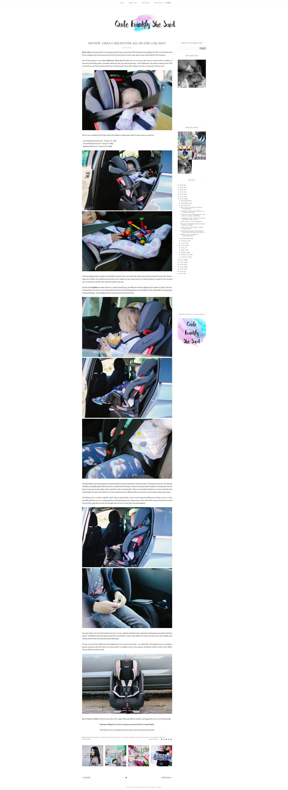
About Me (133, 2)
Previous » (167, 778)
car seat (125, 737)
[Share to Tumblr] (168, 739)
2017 (182, 198)
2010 (182, 271)
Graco (147, 737)
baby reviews (115, 737)
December (185, 200)
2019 (182, 194)
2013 (182, 266)
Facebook (134, 724)
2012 (182, 269)
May (183, 247)
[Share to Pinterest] (166, 739)
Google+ (151, 724)
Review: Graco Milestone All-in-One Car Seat (192, 211)
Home (122, 2)
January (185, 257)
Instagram (126, 724)
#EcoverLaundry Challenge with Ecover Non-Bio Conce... (193, 231)
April (183, 250)
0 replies (155, 739)
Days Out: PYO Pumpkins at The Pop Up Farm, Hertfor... (193, 215)
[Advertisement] (192, 106)
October (184, 205)
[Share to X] (161, 739)
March (184, 252)
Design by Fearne (155, 787)
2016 (182, 259)
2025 (182, 185)
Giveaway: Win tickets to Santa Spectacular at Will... (193, 218)
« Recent (86, 778)
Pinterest (141, 724)
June (183, 245)
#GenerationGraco (91, 737)
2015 (182, 262)
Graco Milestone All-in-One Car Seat (115, 60)
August (184, 240)
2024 (182, 187)
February (185, 254)
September (185, 238)
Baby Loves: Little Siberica (191, 221)
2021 (182, 189)
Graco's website (93, 719)
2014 (182, 264)
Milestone (155, 737)
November (185, 203)
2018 (182, 196)
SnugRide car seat (97, 287)
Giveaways (146, 2)
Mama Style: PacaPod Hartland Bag (189, 235)
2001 (182, 273)
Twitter (119, 724)
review (162, 737)
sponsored (86, 739)
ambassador (104, 737)
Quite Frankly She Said (139, 787)
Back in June (86, 52)
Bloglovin (112, 724)
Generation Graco (136, 737)
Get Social (158, 2)
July (183, 243)
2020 (182, 192)
